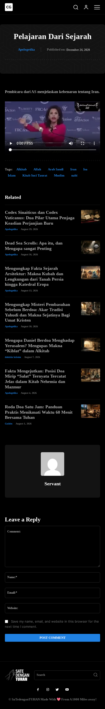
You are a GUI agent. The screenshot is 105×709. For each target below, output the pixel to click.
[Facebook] (38, 690)
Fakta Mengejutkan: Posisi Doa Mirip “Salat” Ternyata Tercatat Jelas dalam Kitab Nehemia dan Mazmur (35, 378)
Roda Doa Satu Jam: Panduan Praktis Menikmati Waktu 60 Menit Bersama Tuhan (39, 412)
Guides (8, 423)
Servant (52, 483)
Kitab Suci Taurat (34, 175)
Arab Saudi (55, 169)
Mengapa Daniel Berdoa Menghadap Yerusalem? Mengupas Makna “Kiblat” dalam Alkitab (39, 345)
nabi (74, 175)
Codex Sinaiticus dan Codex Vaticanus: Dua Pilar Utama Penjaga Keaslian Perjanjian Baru (39, 217)
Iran (73, 169)
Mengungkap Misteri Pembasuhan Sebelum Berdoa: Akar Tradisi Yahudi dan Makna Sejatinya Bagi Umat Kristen (37, 312)
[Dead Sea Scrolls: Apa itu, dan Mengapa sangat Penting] (90, 247)
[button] (76, 7)
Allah (37, 169)
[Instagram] (47, 690)
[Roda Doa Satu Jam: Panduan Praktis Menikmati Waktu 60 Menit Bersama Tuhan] (90, 411)
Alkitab (21, 169)
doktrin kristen (13, 357)
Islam (12, 175)
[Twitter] (57, 690)
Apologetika (26, 49)
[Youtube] (67, 690)
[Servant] (52, 464)
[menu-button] (97, 7)
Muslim (59, 175)
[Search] (95, 675)
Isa (85, 169)
